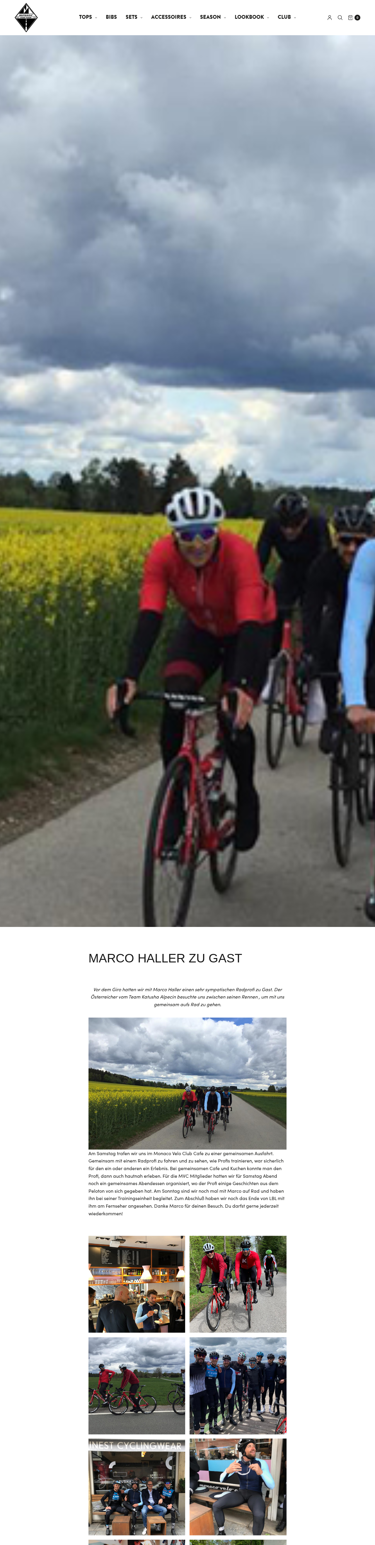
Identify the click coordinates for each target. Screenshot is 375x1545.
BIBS (111, 17)
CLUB (284, 17)
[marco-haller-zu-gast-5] (238, 1385)
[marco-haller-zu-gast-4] (136, 1385)
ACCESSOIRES (168, 17)
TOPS (85, 17)
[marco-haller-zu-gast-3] (238, 1284)
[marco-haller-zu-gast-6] (136, 1487)
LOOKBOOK (249, 17)
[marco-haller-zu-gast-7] (238, 1487)
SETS (131, 17)
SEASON (210, 17)
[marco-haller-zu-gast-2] (136, 1284)
